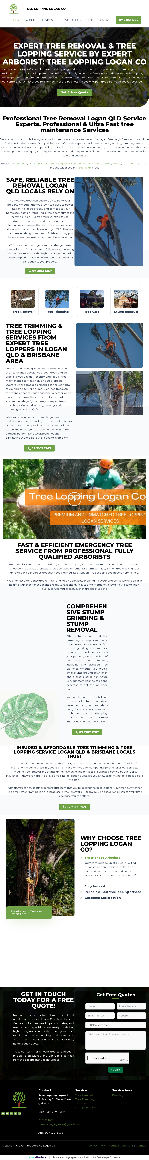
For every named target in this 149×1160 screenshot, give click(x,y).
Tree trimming (57, 311)
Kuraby (116, 163)
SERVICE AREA (70, 20)
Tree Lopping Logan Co (45, 9)
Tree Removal (84, 1095)
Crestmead (141, 163)
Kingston (34, 163)
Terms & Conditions (121, 1145)
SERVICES (47, 20)
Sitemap (140, 1145)
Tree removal (22, 311)
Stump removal (126, 311)
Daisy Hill (105, 163)
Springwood (78, 163)
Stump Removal (85, 1107)
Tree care (91, 311)
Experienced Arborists (102, 857)
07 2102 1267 (21, 1039)
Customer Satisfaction (103, 898)
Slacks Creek (49, 163)
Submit (115, 1069)
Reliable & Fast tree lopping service (113, 892)
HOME (17, 20)
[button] (128, 20)
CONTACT (105, 20)
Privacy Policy (98, 1145)
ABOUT (31, 20)
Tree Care (81, 1103)
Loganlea (64, 163)
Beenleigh (85, 167)
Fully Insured (95, 886)
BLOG (90, 20)
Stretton (127, 163)
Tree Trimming (85, 1099)
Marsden (93, 163)
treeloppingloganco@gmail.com (59, 1124)
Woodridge (20, 163)
